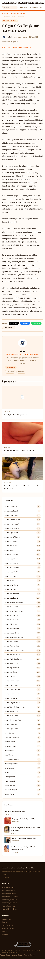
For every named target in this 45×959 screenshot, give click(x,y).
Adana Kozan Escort (22, 628)
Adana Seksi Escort (22, 685)
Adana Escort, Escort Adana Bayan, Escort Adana (23, 2)
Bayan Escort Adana (22, 737)
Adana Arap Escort (22, 511)
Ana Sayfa (23, 7)
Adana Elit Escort (22, 546)
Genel (22, 772)
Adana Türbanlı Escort (22, 711)
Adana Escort (22, 550)
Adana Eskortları (22, 589)
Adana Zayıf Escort (22, 729)
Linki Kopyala (8, 327)
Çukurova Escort (22, 746)
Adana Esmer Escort (22, 594)
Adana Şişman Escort (22, 698)
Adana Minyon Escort (22, 655)
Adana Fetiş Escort (22, 598)
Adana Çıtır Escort (22, 541)
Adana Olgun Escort (18, 13)
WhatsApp (36, 323)
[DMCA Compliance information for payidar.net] (22, 944)
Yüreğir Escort (22, 794)
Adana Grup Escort (22, 615)
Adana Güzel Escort (22, 620)
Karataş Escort (22, 777)
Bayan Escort (22, 733)
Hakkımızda (6, 919)
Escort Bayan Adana (22, 759)
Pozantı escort (22, 781)
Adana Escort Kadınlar (22, 559)
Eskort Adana (22, 768)
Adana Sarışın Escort (22, 681)
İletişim (4, 922)
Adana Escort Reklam (22, 572)
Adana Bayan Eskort (22, 528)
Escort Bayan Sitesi (22, 763)
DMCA (4, 931)
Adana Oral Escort (22, 672)
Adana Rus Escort (22, 676)
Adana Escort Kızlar (22, 563)
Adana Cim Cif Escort (22, 537)
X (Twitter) (13, 323)
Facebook (25, 323)
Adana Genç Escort (22, 607)
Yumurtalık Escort (22, 790)
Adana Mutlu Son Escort (22, 659)
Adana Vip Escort (22, 724)
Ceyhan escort (22, 742)
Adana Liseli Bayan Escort (22, 637)
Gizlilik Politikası (7, 925)
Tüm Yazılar (10, 372)
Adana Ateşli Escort (22, 515)
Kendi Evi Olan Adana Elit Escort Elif (24, 838)
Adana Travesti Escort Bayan (22, 707)
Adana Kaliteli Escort (22, 624)
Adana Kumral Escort (22, 633)
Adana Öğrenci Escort (22, 663)
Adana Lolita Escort (22, 641)
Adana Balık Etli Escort (22, 519)
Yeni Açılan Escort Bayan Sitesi (15, 414)
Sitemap (5, 935)
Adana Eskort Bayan (22, 585)
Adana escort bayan (22, 554)
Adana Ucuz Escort (22, 716)
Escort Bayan (22, 755)
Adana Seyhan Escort (22, 689)
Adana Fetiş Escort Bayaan (22, 602)
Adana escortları (22, 576)
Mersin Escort (17, 955)
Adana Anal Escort (37, 7)
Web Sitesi (21, 372)
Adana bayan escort (22, 524)
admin (22, 351)
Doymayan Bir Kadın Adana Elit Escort (19, 450)
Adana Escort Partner (22, 567)
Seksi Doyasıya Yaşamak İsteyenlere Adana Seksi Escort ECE (22, 486)
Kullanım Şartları (8, 928)
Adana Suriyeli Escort (22, 703)
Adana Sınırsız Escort (22, 694)
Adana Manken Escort (22, 646)
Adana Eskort (22, 581)
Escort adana (22, 750)
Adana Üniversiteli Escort (22, 720)
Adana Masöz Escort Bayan (22, 650)
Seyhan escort (22, 785)
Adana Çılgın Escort (22, 533)
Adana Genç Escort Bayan (22, 611)
